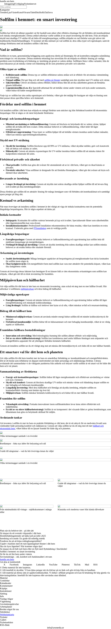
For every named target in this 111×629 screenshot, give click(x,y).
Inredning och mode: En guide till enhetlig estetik (22, 538)
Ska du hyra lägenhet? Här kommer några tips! (21, 546)
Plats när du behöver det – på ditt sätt (17, 530)
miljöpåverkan (27, 289)
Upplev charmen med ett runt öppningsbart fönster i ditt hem (27, 543)
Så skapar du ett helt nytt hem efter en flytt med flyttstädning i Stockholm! (33, 549)
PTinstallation (40, 228)
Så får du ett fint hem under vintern (16, 554)
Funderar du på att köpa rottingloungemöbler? (21, 541)
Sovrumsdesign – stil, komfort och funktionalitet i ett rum (26, 557)
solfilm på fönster (52, 80)
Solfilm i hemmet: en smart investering (17, 551)
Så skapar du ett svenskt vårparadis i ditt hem (20, 533)
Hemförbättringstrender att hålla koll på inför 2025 (23, 536)
